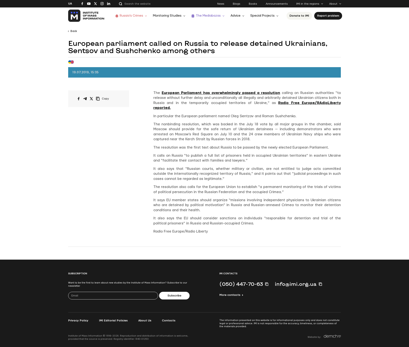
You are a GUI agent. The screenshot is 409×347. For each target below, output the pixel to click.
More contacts (229, 295)
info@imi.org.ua (296, 283)
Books (253, 3)
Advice (235, 15)
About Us (144, 320)
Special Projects (262, 15)
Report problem (328, 15)
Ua (70, 3)
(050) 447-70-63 (241, 283)
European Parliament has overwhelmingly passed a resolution (221, 93)
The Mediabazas (208, 15)
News (220, 3)
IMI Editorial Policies (113, 320)
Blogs (236, 3)
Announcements (277, 3)
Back (74, 31)
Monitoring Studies (167, 15)
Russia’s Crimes (131, 15)
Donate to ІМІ (299, 15)
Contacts (168, 320)
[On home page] (86, 16)
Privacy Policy (78, 320)
